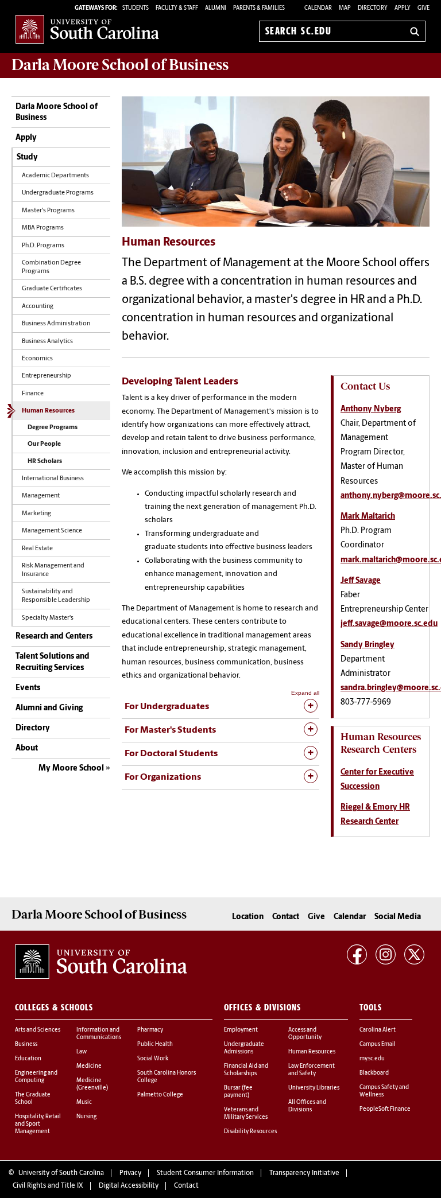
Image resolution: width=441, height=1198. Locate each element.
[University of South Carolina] (101, 961)
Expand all (305, 693)
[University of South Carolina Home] (87, 29)
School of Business (120, 64)
